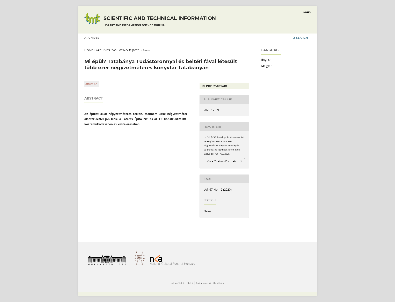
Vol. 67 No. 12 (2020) (126, 50)
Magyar (266, 66)
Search (301, 37)
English (266, 59)
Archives (91, 37)
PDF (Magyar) (216, 86)
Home (88, 50)
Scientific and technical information (159, 21)
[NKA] (174, 264)
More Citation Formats (221, 161)
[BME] (108, 264)
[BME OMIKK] (141, 264)
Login (307, 12)
